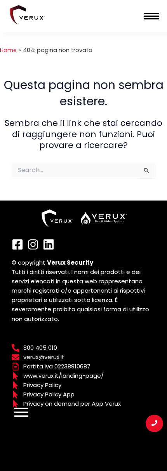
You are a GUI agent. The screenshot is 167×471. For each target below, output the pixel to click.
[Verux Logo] (27, 15)
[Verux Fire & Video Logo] (104, 218)
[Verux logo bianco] (57, 218)
